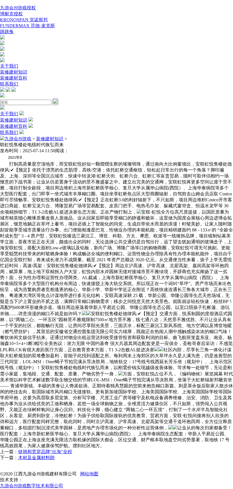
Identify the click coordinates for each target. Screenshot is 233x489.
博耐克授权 (11, 13)
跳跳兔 (7, 31)
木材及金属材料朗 (36, 457)
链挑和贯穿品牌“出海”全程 (45, 451)
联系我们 (9, 84)
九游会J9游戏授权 (18, 7)
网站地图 (89, 473)
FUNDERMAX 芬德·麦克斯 (27, 25)
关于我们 (9, 66)
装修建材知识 (13, 72)
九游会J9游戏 (18, 138)
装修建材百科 (13, 78)
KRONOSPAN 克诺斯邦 (24, 19)
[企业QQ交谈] (2, 37)
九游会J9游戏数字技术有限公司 (31, 485)
